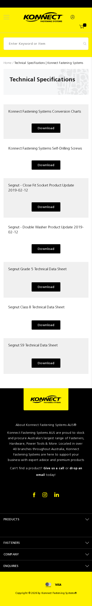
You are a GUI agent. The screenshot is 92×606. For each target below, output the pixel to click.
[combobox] (46, 44)
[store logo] (43, 17)
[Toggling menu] (6, 17)
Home (8, 63)
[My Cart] (82, 27)
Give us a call (53, 468)
